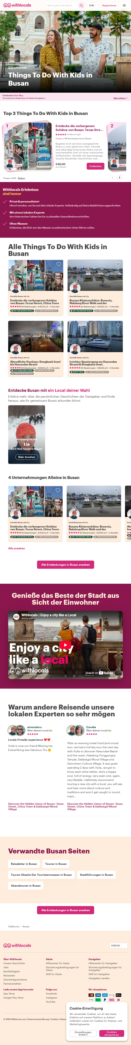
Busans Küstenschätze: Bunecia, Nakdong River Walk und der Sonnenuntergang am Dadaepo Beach (95, 303)
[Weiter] (119, 177)
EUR (91, 5)
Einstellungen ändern (83, 1033)
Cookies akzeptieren (111, 1033)
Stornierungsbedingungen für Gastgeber (105, 968)
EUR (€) (115, 945)
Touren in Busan (56, 863)
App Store (9, 993)
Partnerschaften (12, 983)
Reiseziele (9, 975)
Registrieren (109, 5)
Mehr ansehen (26, 456)
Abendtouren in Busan (26, 885)
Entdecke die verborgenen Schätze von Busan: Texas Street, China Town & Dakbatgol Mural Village (34, 303)
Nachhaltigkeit (11, 971)
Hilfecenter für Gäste (57, 963)
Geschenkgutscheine (15, 979)
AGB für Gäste (54, 974)
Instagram (51, 997)
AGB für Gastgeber (99, 974)
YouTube (50, 1001)
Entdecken (95, 166)
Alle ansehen (16, 548)
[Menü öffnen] (124, 5)
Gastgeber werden (99, 978)
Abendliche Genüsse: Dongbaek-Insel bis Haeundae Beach (35, 363)
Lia (50, 730)
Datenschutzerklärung (38, 1019)
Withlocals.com (18, 1019)
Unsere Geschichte (14, 963)
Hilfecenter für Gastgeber (103, 963)
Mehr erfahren (119, 98)
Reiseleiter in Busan (24, 863)
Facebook (51, 993)
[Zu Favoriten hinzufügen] (59, 264)
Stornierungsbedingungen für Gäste (62, 968)
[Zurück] (112, 177)
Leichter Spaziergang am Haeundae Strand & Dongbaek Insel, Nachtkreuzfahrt (93, 364)
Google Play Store (13, 997)
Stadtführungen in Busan (96, 874)
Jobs (6, 967)
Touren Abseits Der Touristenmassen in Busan (41, 874)
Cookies (54, 1019)
